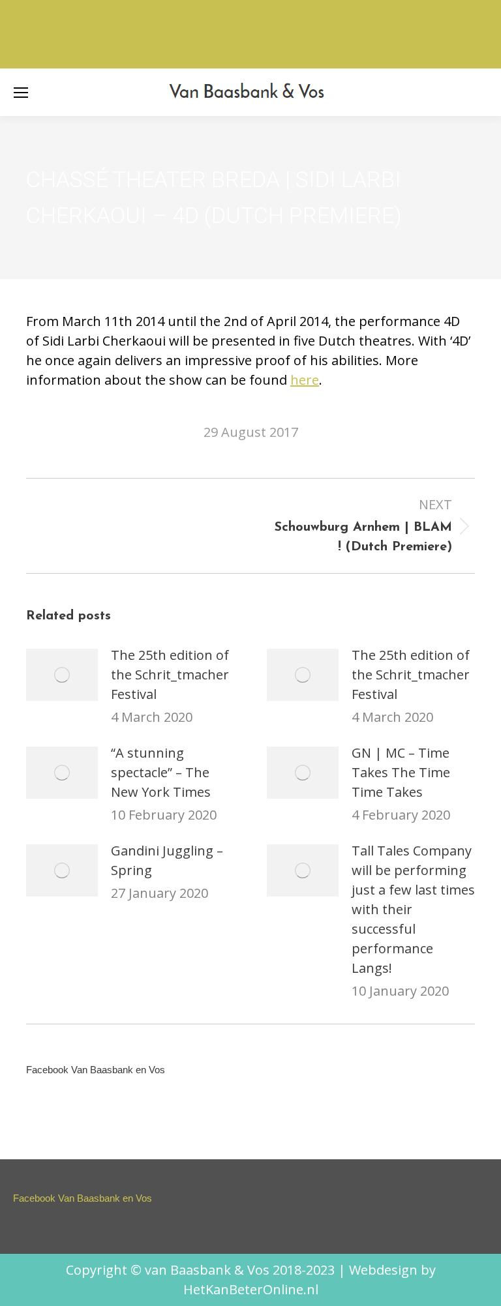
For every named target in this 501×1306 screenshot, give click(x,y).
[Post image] (62, 675)
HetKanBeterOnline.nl (250, 1289)
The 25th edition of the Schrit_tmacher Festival (170, 674)
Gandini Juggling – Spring (167, 860)
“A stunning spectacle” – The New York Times (161, 772)
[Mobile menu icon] (21, 92)
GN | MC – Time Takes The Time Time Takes (401, 772)
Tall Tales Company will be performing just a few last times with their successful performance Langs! (413, 909)
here (304, 380)
